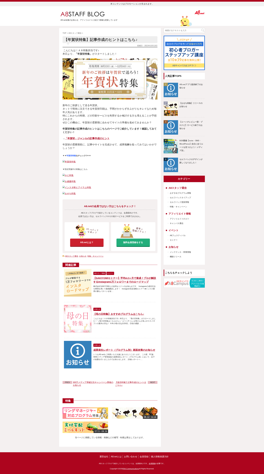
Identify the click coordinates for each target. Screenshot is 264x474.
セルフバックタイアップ (180, 197)
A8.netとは (116, 456)
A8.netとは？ (87, 242)
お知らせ (82, 256)
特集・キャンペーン (95, 256)
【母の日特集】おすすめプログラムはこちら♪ (118, 314)
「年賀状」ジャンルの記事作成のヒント (87, 138)
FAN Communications (131, 469)
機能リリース (175, 257)
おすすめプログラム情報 (180, 193)
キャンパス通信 (176, 223)
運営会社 (104, 456)
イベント (173, 230)
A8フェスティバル (178, 235)
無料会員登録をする (133, 242)
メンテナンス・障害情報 (180, 252)
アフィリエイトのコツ (179, 219)
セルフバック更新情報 (179, 202)
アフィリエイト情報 (180, 213)
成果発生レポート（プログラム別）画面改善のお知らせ (124, 350)
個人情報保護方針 (160, 456)
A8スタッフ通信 (71, 256)
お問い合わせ (130, 456)
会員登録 (144, 456)
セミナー (174, 240)
